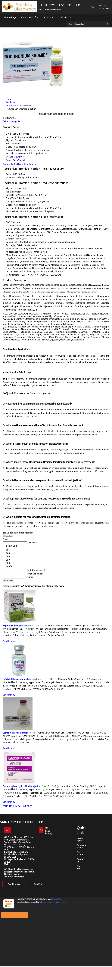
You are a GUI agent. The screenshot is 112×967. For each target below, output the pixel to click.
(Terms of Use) (56, 899)
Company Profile (29, 17)
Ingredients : (72, 629)
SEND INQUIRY (10, 806)
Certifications (12, 275)
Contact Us (67, 17)
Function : (18, 635)
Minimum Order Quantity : (61, 625)
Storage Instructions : (32, 685)
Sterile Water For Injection (15, 732)
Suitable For (12, 195)
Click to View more (15, 156)
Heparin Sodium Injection (15, 625)
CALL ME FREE (25, 806)
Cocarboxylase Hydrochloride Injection (22, 786)
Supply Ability (12, 235)
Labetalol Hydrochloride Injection (19, 679)
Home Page (10, 17)
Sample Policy (13, 242)
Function (10, 191)
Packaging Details (14, 245)
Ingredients (11, 208)
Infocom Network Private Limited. (53, 902)
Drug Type (11, 198)
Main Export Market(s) (17, 248)
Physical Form (13, 188)
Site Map (79, 867)
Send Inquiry (30, 164)
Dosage (10, 205)
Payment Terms (13, 225)
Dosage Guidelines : (70, 632)
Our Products (50, 17)
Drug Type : (23, 629)
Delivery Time (12, 238)
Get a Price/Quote (11, 121)
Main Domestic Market (17, 255)
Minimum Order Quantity (18, 177)
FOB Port (10, 222)
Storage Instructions (16, 211)
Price (8, 174)
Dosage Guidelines (15, 201)
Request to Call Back (13, 164)
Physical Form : (46, 629)
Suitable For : (49, 635)
